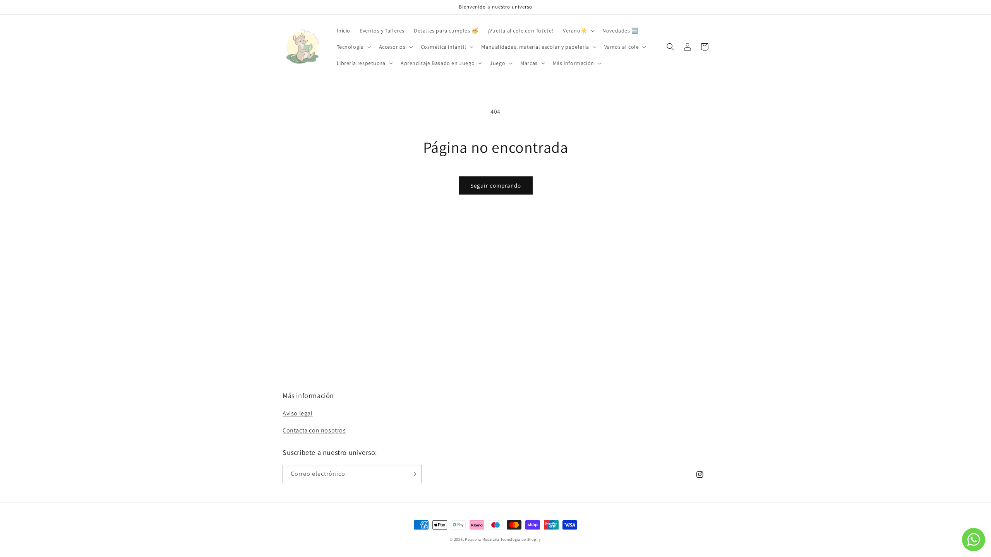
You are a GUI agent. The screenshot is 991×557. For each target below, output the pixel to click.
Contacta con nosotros (314, 430)
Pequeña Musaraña (482, 539)
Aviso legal (298, 413)
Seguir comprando (495, 185)
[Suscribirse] (413, 474)
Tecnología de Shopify (521, 539)
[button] (578, 30)
